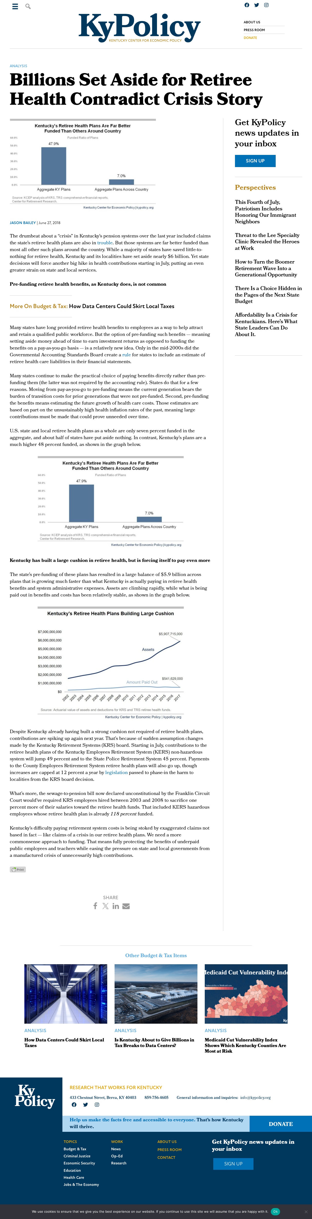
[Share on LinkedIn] (116, 906)
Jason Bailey (23, 222)
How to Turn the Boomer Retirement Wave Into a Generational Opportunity (266, 269)
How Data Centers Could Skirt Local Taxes (121, 306)
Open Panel (15, 6)
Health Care (74, 1177)
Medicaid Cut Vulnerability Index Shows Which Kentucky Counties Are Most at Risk (245, 1046)
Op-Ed (117, 1156)
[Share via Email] (126, 906)
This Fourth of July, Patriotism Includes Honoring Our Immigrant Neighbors (265, 212)
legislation (116, 773)
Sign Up (255, 161)
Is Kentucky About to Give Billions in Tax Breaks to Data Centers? (154, 1043)
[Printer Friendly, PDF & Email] (18, 869)
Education (72, 1170)
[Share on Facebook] (95, 906)
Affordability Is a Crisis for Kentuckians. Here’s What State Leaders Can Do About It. (266, 325)
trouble (105, 243)
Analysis (18, 66)
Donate (281, 1125)
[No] (305, 1211)
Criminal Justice (77, 1156)
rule (126, 355)
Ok (275, 1211)
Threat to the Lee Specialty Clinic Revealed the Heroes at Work (267, 242)
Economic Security (79, 1163)
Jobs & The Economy (81, 1184)
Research (119, 1163)
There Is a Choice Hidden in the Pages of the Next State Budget (268, 295)
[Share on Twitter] (105, 906)
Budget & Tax (75, 1149)
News (116, 1149)
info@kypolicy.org (255, 1098)
